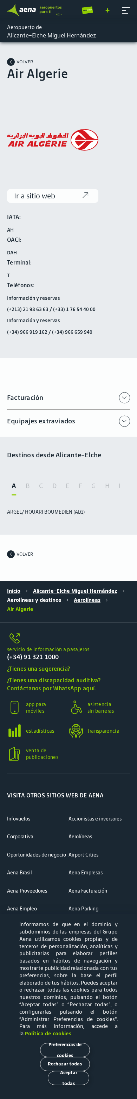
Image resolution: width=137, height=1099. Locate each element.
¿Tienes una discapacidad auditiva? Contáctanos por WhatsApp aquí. (53, 684)
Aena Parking (83, 909)
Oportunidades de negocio (36, 855)
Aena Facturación (87, 891)
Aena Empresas (85, 872)
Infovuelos (18, 819)
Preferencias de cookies (64, 1050)
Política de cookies (48, 1033)
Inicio (13, 591)
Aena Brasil (19, 872)
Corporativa (20, 836)
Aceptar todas (68, 1078)
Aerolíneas (87, 600)
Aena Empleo (22, 909)
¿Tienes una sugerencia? (38, 668)
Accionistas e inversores (95, 819)
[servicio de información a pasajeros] (68, 638)
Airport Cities (83, 855)
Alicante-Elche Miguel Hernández (75, 591)
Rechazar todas (65, 1064)
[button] (126, 10)
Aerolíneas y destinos (34, 600)
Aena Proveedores (27, 891)
